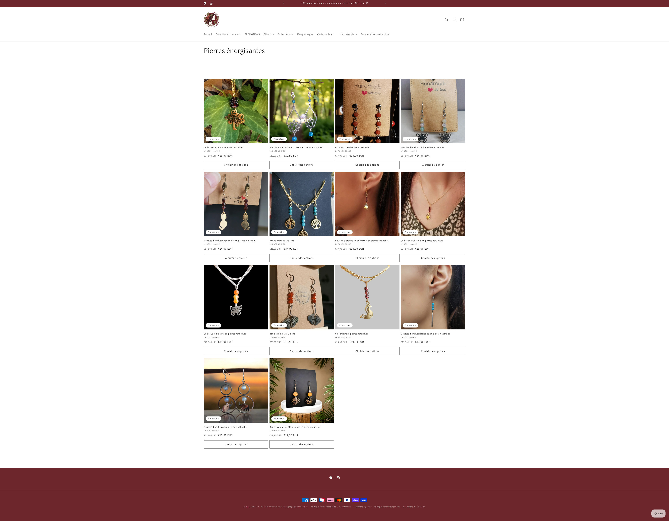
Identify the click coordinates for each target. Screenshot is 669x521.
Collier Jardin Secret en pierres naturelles (225, 333)
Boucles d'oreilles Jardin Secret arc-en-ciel (422, 147)
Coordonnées (345, 506)
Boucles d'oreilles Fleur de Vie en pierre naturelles (295, 427)
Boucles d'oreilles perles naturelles (353, 147)
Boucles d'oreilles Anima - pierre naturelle (225, 427)
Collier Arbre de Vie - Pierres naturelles (223, 147)
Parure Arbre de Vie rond (282, 240)
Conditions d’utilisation (414, 506)
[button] (269, 34)
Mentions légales (362, 506)
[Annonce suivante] (385, 3)
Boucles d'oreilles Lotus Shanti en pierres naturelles (296, 147)
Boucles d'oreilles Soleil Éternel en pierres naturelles (362, 240)
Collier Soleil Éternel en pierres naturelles (422, 240)
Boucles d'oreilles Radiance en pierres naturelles (425, 333)
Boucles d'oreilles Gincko (282, 333)
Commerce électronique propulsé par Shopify (286, 506)
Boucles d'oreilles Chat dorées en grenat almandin (229, 240)
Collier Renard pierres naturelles (351, 333)
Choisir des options (236, 164)
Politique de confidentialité (323, 506)
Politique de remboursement (387, 506)
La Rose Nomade (258, 506)
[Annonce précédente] (283, 3)
